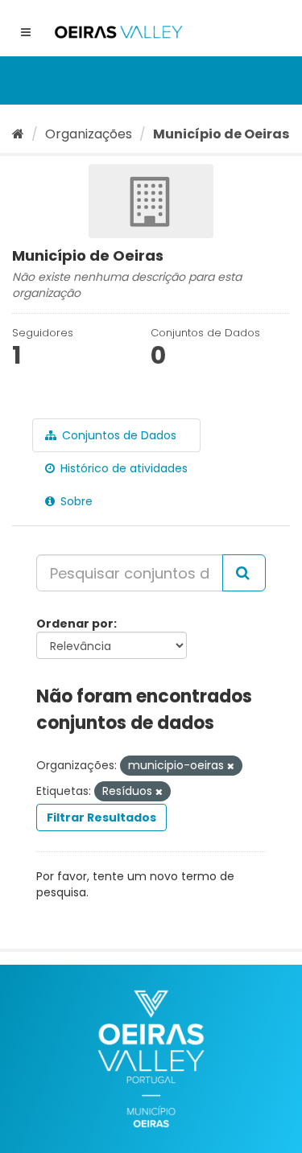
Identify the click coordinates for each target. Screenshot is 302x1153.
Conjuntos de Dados (117, 435)
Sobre (75, 501)
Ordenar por (75, 624)
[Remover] (230, 766)
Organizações (88, 134)
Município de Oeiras (221, 134)
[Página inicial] (18, 134)
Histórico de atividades (122, 468)
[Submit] (244, 572)
